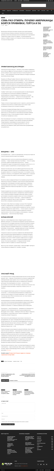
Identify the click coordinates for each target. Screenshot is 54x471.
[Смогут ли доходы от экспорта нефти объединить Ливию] (6, 386)
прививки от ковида (16, 361)
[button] (51, 10)
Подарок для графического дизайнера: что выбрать (46, 35)
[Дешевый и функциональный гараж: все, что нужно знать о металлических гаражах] (39, 41)
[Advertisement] (33, 5)
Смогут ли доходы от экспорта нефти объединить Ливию (5, 392)
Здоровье (34, 10)
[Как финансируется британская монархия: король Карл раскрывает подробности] (29, 386)
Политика (5, 16)
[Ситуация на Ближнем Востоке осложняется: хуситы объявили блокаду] (18, 386)
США (21, 361)
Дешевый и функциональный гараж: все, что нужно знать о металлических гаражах (48, 41)
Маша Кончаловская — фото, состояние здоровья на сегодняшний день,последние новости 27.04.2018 (30, 450)
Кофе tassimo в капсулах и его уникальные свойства (29, 443)
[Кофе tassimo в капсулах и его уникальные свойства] (21, 444)
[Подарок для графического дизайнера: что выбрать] (39, 35)
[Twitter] (48, 1)
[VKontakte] (50, 1)
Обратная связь (26, 0)
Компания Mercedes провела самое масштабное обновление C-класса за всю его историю (48, 29)
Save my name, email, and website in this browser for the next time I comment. (15, 421)
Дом (3, 13)
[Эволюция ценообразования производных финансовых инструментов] (39, 54)
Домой (2, 16)
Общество (9, 10)
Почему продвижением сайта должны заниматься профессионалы (8, 375)
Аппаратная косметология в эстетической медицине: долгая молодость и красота (27, 375)
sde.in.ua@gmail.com (24, 465)
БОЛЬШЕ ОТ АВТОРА (14, 380)
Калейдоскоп (15, 10)
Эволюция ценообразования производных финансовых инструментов (47, 54)
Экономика (21, 10)
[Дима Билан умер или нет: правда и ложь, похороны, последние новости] (21, 438)
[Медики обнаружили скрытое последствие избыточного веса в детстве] (39, 48)
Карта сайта (20, 0)
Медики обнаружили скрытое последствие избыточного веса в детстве (47, 48)
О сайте (15, 0)
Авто (48, 10)
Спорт (38, 10)
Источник (9, 350)
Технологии (28, 10)
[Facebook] (47, 1)
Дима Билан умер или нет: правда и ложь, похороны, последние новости (29, 438)
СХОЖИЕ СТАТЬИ (5, 380)
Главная (3, 10)
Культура (43, 10)
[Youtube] (52, 1)
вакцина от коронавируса (8, 361)
